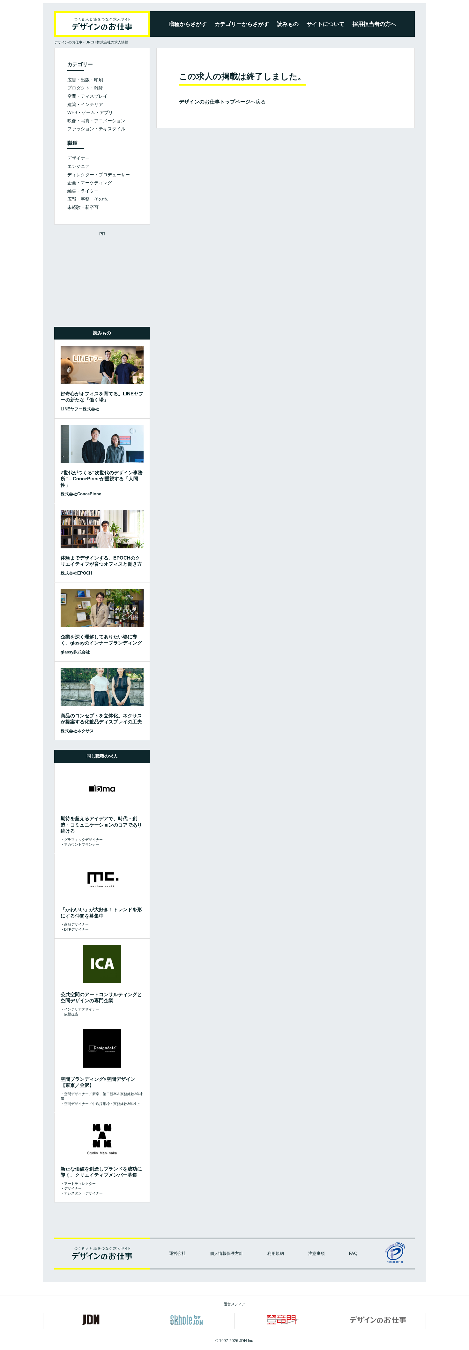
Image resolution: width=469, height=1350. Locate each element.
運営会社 (177, 1253)
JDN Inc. (246, 1341)
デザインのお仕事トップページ (214, 101)
